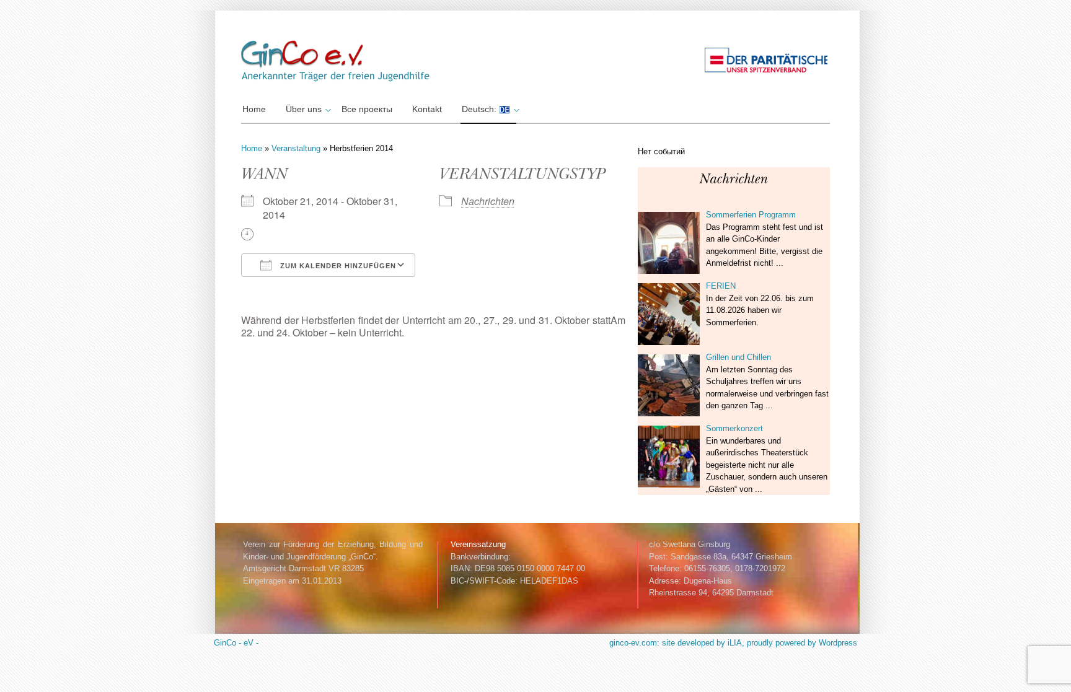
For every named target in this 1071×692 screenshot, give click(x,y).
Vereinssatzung (478, 544)
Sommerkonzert (734, 428)
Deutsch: (480, 109)
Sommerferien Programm (751, 214)
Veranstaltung (295, 148)
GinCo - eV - (236, 642)
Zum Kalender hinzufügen (337, 265)
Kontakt (427, 109)
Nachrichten (487, 201)
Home (254, 109)
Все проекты (367, 109)
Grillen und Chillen (738, 357)
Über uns (304, 109)
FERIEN (721, 286)
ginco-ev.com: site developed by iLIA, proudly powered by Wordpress (733, 642)
